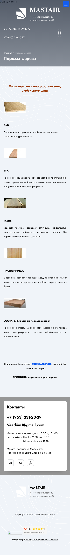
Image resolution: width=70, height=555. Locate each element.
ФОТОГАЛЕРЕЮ (41, 364)
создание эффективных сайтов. (42, 539)
